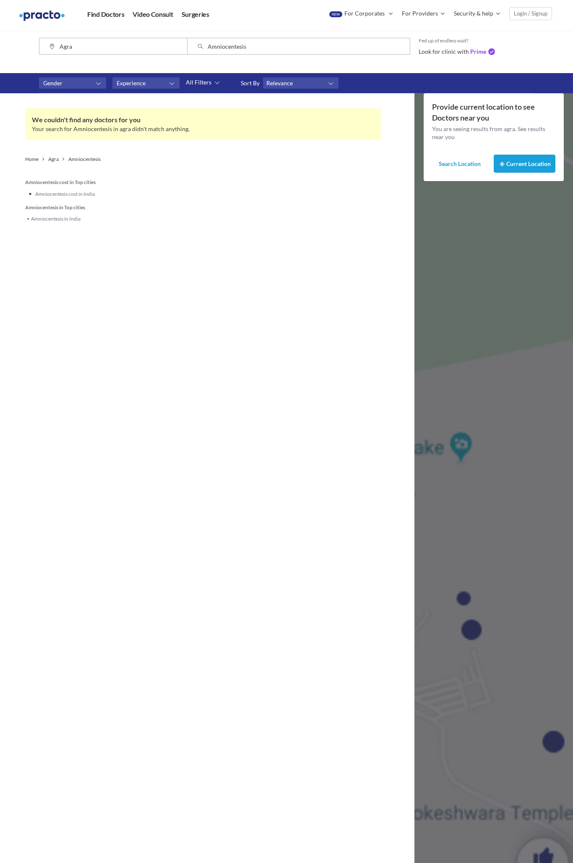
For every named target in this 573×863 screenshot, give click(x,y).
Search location (460, 163)
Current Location (528, 163)
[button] (72, 83)
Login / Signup (530, 13)
